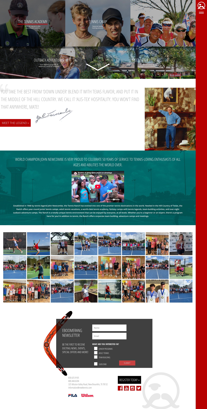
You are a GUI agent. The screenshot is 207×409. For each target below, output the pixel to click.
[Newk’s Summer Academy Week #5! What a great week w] (180, 291)
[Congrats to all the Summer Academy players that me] (38, 291)
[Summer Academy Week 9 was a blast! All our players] (14, 267)
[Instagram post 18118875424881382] (157, 243)
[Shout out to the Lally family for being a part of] (180, 267)
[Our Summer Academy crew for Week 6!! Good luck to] (62, 291)
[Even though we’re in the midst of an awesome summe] (85, 291)
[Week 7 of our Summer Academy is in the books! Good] (157, 267)
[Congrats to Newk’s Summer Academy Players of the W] (14, 291)
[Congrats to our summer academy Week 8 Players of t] (62, 267)
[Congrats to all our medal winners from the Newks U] (133, 267)
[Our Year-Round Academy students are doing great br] (14, 243)
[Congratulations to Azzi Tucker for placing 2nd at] (180, 243)
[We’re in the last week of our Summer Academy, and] (133, 243)
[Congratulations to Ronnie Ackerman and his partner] (157, 291)
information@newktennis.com (80, 387)
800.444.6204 (73, 381)
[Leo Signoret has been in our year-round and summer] (109, 291)
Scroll (98, 64)
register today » (129, 380)
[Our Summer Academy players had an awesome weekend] (133, 291)
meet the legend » (15, 123)
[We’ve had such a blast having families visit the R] (62, 243)
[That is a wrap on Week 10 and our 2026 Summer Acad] (109, 243)
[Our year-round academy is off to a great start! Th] (38, 243)
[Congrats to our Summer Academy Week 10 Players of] (85, 243)
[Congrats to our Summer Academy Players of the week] (109, 267)
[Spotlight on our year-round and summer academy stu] (38, 267)
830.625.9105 (73, 377)
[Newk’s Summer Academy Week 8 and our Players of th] (85, 267)
